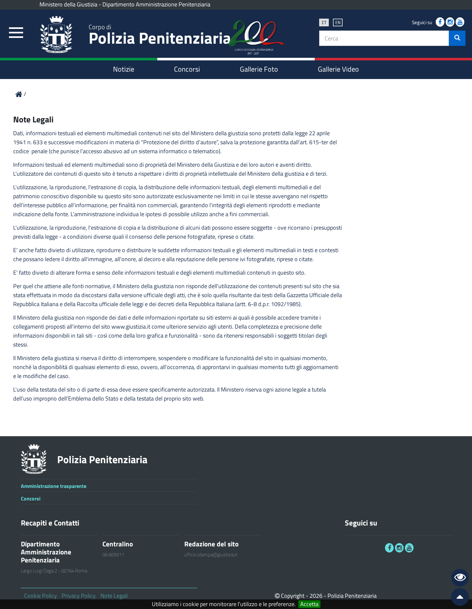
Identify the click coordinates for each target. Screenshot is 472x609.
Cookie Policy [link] (40, 595)
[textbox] (384, 38)
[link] (16, 33)
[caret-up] (457, 598)
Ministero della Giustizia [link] (68, 4)
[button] (457, 38)
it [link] (324, 22)
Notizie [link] (123, 69)
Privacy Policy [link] (79, 595)
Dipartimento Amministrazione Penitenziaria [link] (156, 4)
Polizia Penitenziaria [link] (160, 36)
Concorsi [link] (187, 69)
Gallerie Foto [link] (259, 69)
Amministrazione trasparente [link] (53, 486)
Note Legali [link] (114, 595)
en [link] (337, 22)
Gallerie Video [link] (338, 69)
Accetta (309, 604)
